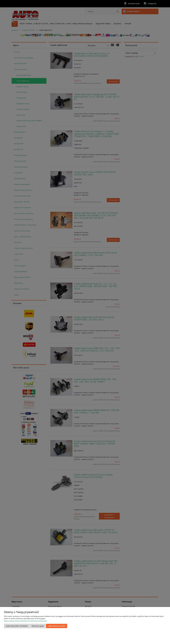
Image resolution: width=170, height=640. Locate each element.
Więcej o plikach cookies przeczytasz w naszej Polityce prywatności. (25, 621)
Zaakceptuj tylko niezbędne (17, 626)
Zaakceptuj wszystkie (56, 626)
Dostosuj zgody (38, 626)
